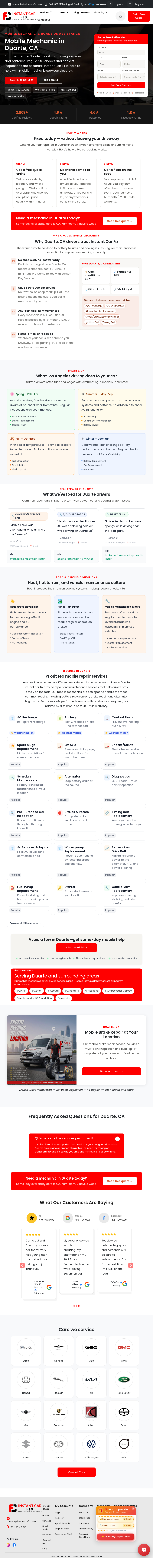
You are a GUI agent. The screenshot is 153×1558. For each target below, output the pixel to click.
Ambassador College (119, 990)
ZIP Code (101, 48)
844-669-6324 (57, 4)
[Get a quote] (120, 16)
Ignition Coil (92, 322)
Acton (37, 990)
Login (117, 4)
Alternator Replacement (100, 311)
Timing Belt (108, 322)
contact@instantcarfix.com (27, 4)
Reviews (85, 12)
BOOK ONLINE (51, 80)
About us (83, 1512)
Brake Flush (118, 514)
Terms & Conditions (84, 1536)
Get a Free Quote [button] (139, 16)
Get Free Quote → (121, 85)
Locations (84, 1523)
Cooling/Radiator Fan (28, 516)
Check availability (76, 947)
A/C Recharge (93, 305)
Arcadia (64, 998)
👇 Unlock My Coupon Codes (116, 1536)
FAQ (44, 1548)
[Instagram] (8, 1545)
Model (100, 70)
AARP (22, 990)
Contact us (46, 1542)
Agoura (54, 990)
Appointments (62, 1523)
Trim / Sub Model (130, 70)
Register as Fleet (63, 1534)
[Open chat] (144, 1550)
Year (99, 58)
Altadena (93, 990)
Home (45, 1515)
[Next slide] (131, 1265)
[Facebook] (14, 1545)
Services (44, 12)
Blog (76, 12)
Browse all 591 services (24, 923)
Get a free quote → (120, 221)
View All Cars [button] (76, 1472)
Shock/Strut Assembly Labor (102, 316)
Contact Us (43, 19)
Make (124, 58)
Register (140, 4)
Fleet (62, 12)
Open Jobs (84, 1517)
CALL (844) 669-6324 (21, 80)
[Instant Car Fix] (19, 16)
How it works (45, 1528)
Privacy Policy (86, 1528)
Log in (58, 1512)
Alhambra (73, 990)
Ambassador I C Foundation (35, 998)
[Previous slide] (74, 1306)
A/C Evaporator (115, 305)
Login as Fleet (62, 1528)
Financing (99, 12)
